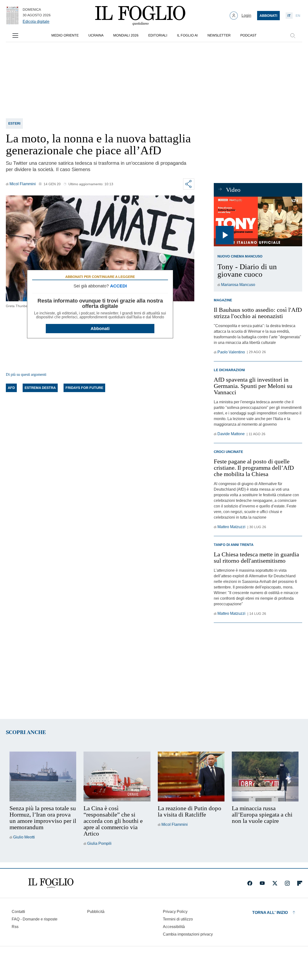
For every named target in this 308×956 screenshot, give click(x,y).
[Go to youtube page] (262, 883)
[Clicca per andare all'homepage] (51, 883)
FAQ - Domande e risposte (34, 919)
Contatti (18, 912)
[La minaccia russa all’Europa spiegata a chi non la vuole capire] (265, 777)
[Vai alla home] (140, 15)
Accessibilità (174, 927)
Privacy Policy (175, 912)
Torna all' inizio (270, 912)
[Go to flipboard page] (299, 883)
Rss (15, 927)
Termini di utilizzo (178, 919)
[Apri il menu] (15, 35)
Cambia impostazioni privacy (188, 934)
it (289, 16)
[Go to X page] (274, 883)
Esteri (14, 123)
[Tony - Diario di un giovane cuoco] (258, 221)
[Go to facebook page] (249, 883)
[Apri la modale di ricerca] (292, 35)
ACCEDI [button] (118, 286)
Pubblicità (95, 912)
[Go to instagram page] (287, 883)
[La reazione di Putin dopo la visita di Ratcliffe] (191, 777)
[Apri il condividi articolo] (188, 184)
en (298, 16)
